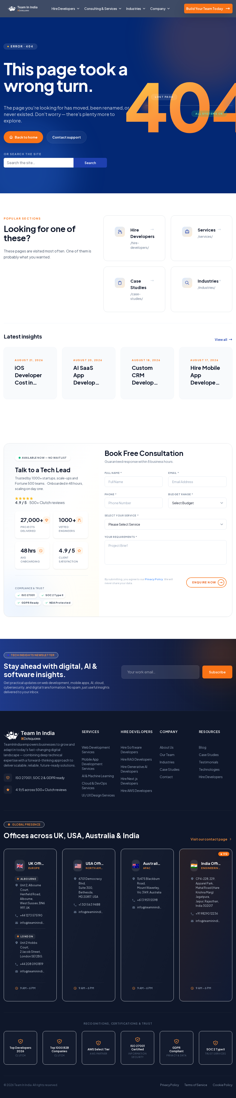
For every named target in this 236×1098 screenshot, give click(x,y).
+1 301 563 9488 (89, 904)
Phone (111, 494)
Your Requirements (121, 536)
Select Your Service (122, 515)
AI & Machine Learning (98, 776)
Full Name (113, 472)
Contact (166, 777)
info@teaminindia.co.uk (32, 922)
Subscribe (217, 672)
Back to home (26, 137)
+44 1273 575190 (31, 915)
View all (221, 339)
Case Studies (170, 769)
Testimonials (208, 762)
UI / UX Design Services (98, 795)
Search (90, 163)
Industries (167, 762)
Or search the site (22, 154)
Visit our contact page (209, 839)
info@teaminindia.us (91, 912)
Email (173, 472)
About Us (167, 747)
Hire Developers (211, 777)
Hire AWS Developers (136, 790)
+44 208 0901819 (31, 964)
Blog (202, 747)
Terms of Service (195, 1085)
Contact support (66, 137)
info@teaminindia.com (208, 921)
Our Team (167, 755)
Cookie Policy (222, 1085)
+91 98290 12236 (207, 913)
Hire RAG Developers (136, 759)
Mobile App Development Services (92, 764)
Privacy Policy (154, 579)
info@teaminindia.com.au (149, 907)
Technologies (209, 769)
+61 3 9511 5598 (147, 900)
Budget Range (180, 494)
